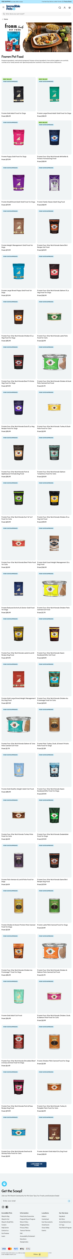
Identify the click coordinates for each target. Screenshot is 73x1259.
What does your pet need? (13, 14)
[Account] (65, 7)
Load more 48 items (36, 1164)
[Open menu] (3, 7)
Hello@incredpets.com (10, 1254)
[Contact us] (60, 7)
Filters (36, 1254)
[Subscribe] (69, 1201)
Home (6, 19)
